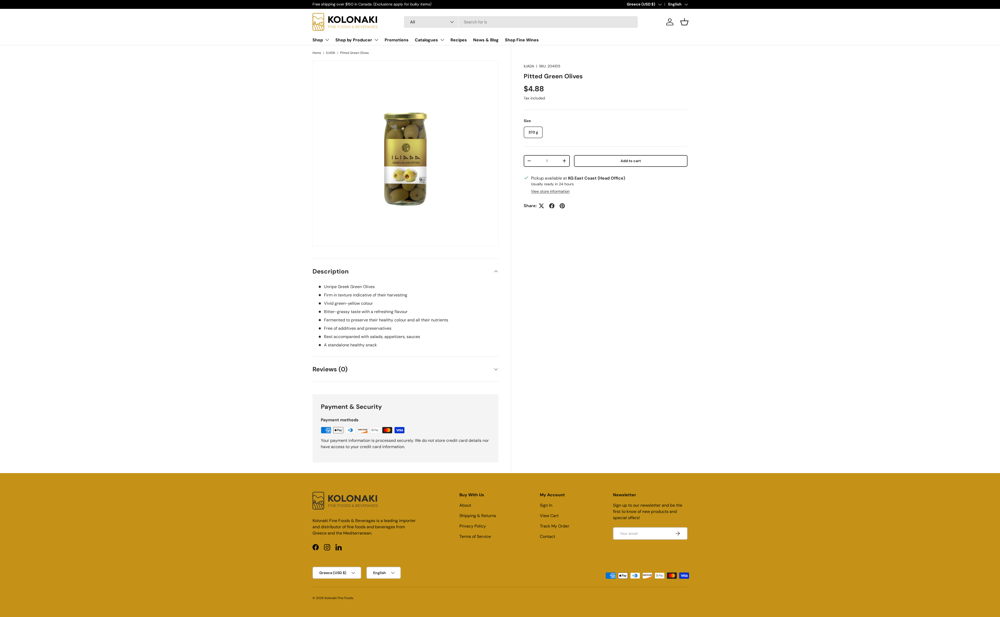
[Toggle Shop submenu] (327, 40)
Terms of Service (475, 536)
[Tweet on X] (541, 206)
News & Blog (486, 40)
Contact (547, 536)
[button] (684, 22)
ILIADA (330, 53)
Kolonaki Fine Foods (338, 598)
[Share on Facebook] (552, 206)
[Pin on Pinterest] (562, 206)
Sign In (546, 505)
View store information (550, 191)
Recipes (459, 40)
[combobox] (521, 22)
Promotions (397, 40)
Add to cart (631, 160)
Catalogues (426, 40)
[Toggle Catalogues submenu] (442, 40)
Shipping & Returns (477, 515)
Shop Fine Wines (522, 40)
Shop (317, 40)
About (465, 505)
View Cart (549, 515)
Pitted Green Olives (354, 53)
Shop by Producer (353, 40)
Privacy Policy (472, 526)
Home (316, 53)
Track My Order (554, 526)
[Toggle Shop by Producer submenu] (376, 40)
